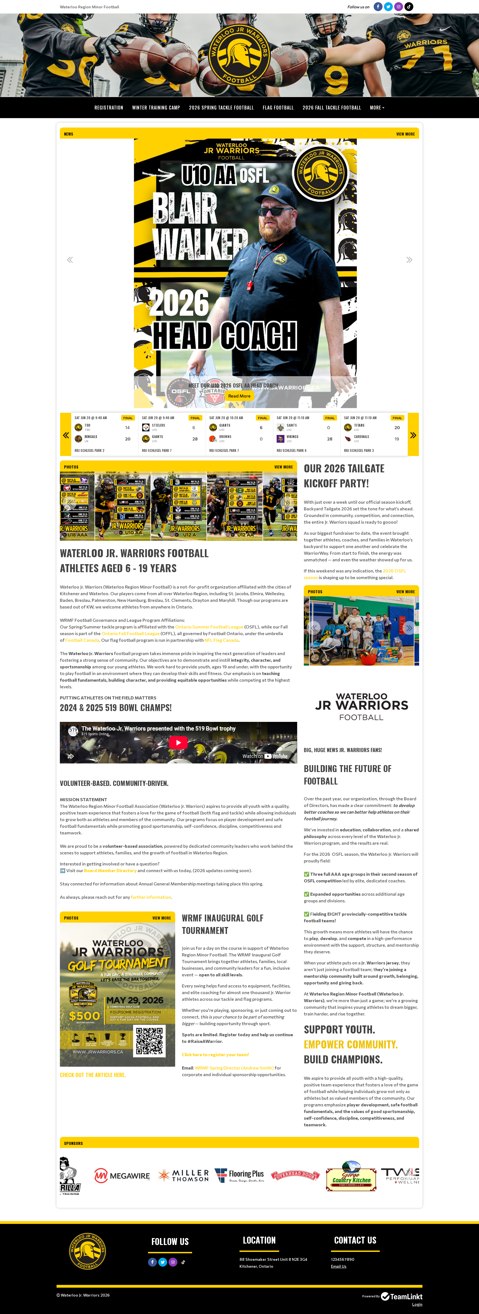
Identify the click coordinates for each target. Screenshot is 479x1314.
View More (405, 134)
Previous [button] (70, 259)
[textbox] (178, 617)
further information (151, 897)
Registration (109, 107)
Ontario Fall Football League (130, 633)
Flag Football (278, 107)
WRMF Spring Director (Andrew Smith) (234, 1067)
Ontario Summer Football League (209, 626)
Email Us (338, 1266)
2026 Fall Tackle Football (332, 107)
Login (417, 1304)
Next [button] (409, 259)
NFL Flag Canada (222, 640)
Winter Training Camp (156, 107)
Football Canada (82, 640)
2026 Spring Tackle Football (221, 107)
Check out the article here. (93, 1074)
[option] (239, 273)
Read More (239, 395)
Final (128, 418)
